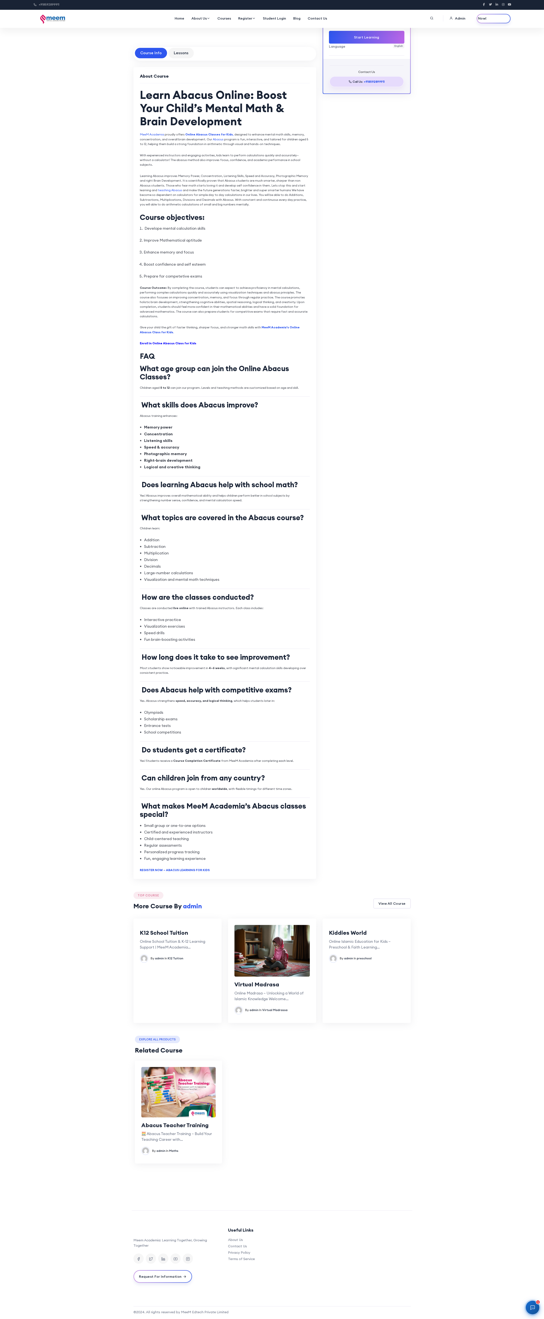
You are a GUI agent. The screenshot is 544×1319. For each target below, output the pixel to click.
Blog (296, 18)
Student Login (274, 18)
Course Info (151, 52)
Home (179, 18)
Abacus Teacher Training (175, 1125)
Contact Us (317, 18)
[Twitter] (151, 1258)
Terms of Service (241, 1259)
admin (159, 958)
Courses (224, 18)
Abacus (218, 139)
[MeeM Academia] (53, 19)
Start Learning (366, 37)
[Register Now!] (494, 18)
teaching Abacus (170, 190)
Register (245, 18)
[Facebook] (138, 1258)
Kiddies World (348, 932)
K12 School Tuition (164, 932)
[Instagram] (188, 1258)
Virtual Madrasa (256, 984)
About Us (199, 18)
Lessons (181, 52)
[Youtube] (175, 1258)
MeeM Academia (152, 134)
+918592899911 (49, 4)
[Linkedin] (163, 1258)
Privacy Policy (239, 1252)
